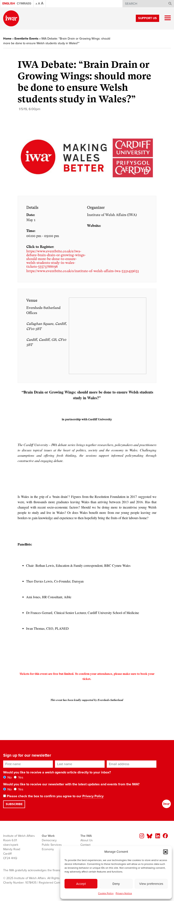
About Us (86, 840)
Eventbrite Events (26, 38)
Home (7, 38)
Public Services (52, 845)
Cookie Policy (106, 893)
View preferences (151, 884)
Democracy (49, 840)
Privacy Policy (93, 796)
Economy (48, 849)
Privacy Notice (124, 893)
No (9, 777)
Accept (81, 884)
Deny (116, 884)
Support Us (147, 18)
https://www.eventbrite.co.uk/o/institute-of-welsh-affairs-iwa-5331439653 (82, 271)
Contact (85, 845)
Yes (20, 777)
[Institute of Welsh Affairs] (11, 18)
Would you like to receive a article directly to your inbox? (57, 772)
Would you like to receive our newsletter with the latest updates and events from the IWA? (71, 784)
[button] (165, 852)
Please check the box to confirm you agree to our (55, 796)
